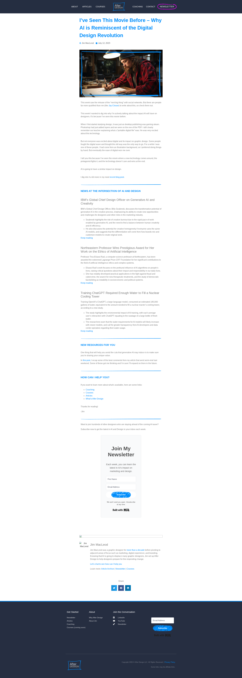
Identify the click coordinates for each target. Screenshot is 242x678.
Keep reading (87, 238)
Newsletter (120, 569)
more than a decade (135, 550)
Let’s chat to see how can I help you (106, 564)
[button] (114, 588)
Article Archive (107, 569)
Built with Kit (121, 510)
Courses (89, 393)
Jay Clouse (114, 105)
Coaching (90, 390)
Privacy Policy (170, 662)
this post (86, 360)
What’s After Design (94, 399)
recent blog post (117, 177)
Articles (89, 396)
